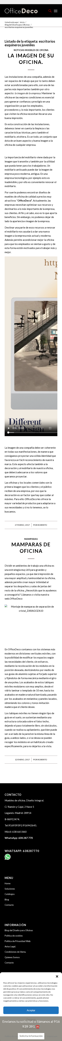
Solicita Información (31, 1035)
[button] (57, 976)
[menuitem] (48, 10)
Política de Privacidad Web (18, 941)
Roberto (42, 525)
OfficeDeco (16, 598)
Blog (7, 899)
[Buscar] (48, 10)
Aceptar (31, 1010)
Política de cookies (14, 935)
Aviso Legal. (10, 946)
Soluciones (10, 888)
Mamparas (31, 539)
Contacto (9, 905)
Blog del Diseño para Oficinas (19, 930)
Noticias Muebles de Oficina (31, 50)
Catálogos (10, 894)
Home (7, 883)
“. (24, 200)
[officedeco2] (26, 10)
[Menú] (55, 11)
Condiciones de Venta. (15, 951)
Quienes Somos (12, 957)
